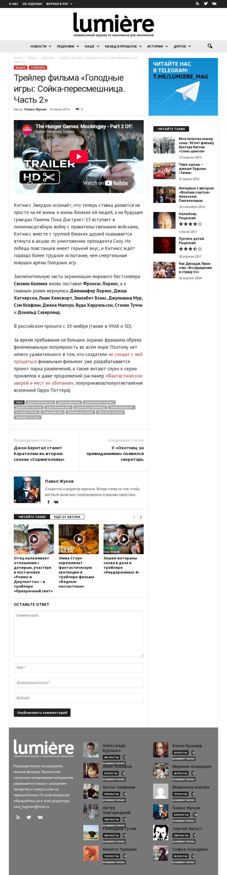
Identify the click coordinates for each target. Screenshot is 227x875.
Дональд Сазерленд (90, 407)
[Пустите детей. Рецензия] (164, 245)
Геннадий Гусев (119, 828)
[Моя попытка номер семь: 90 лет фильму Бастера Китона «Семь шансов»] (164, 145)
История (155, 46)
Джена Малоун (69, 402)
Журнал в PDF (57, 4)
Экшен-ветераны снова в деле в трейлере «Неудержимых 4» (121, 565)
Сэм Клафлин (52, 412)
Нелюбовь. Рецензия (188, 216)
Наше (89, 46)
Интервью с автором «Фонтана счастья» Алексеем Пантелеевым (196, 194)
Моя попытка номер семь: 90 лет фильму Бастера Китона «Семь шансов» (196, 145)
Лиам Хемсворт (121, 407)
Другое (180, 46)
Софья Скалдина (190, 849)
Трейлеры (38, 67)
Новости (38, 46)
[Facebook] (49, 502)
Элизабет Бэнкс (28, 417)
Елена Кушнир (187, 745)
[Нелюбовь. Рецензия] (164, 220)
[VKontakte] (214, 4)
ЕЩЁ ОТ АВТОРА (67, 517)
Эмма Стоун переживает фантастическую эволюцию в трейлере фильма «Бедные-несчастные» (76, 572)
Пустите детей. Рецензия (192, 241)
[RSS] (197, 4)
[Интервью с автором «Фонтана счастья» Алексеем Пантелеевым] (164, 194)
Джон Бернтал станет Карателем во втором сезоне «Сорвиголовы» (39, 453)
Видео (20, 67)
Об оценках (32, 4)
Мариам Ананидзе (191, 766)
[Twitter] (205, 4)
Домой (18, 58)
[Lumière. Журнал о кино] (113, 24)
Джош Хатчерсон (29, 407)
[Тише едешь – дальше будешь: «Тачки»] (164, 171)
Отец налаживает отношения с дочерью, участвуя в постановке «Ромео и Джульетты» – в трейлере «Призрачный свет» (33, 574)
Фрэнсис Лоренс (110, 412)
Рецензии (65, 46)
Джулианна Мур (59, 407)
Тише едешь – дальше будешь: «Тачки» (193, 169)
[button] (210, 46)
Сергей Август (187, 828)
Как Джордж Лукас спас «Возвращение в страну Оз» (195, 268)
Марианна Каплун (191, 787)
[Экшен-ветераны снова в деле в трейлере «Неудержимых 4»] (124, 539)
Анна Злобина (117, 766)
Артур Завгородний (117, 810)
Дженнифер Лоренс (99, 402)
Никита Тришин (120, 849)
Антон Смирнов (119, 787)
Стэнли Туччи (27, 412)
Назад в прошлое (121, 46)
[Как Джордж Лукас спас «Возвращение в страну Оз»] (164, 270)
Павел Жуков (35, 109)
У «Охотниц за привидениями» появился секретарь (115, 453)
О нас (13, 4)
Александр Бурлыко (114, 748)
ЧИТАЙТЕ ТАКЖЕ (32, 517)
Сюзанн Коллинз (80, 412)
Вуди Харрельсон (40, 402)
